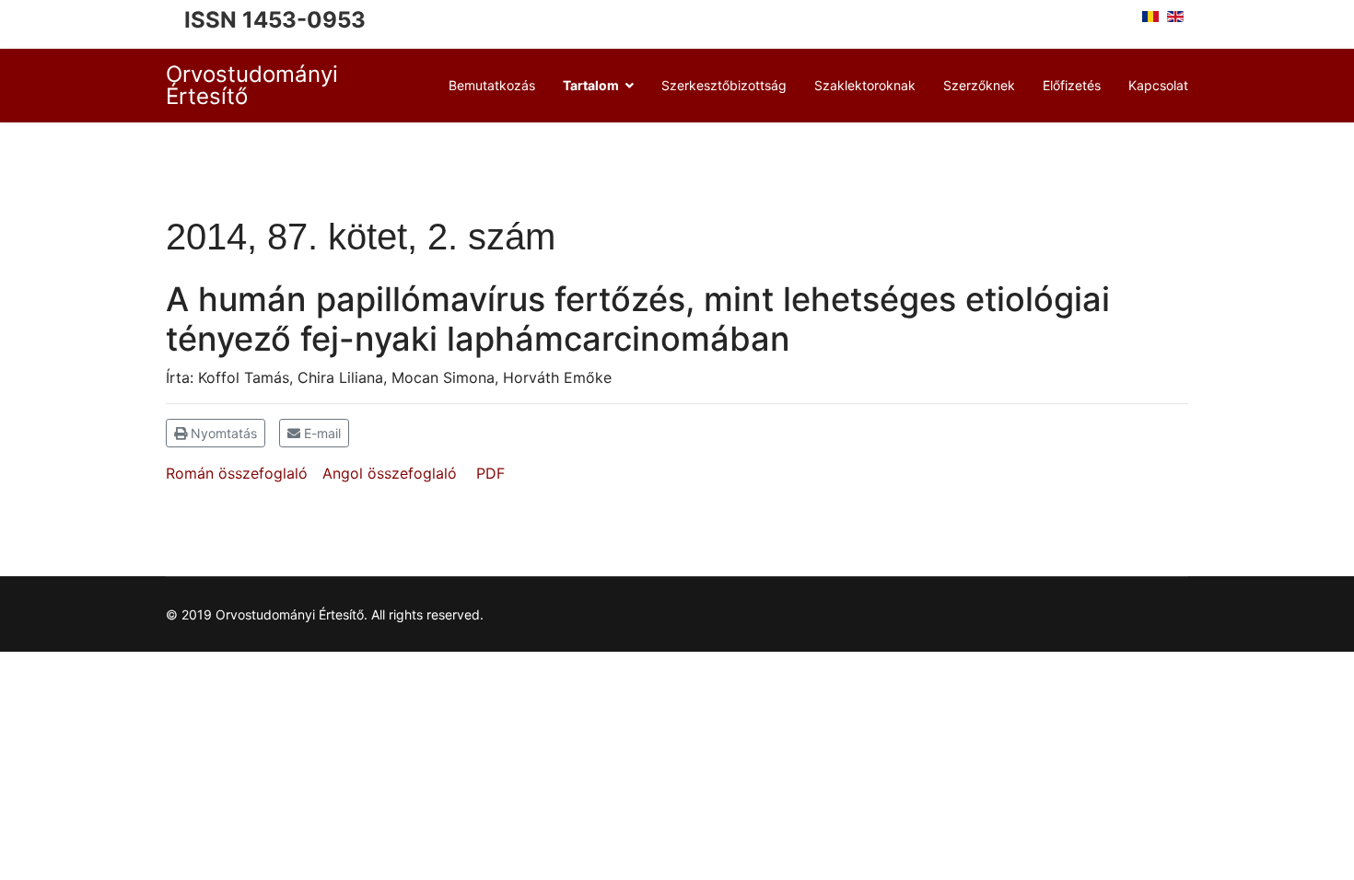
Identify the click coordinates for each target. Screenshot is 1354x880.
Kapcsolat (1158, 85)
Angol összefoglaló (389, 473)
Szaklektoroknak (865, 85)
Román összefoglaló (237, 473)
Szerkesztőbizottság (724, 85)
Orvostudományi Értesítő (252, 86)
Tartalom (591, 85)
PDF (490, 473)
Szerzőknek (979, 85)
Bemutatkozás (492, 85)
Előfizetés (1072, 85)
